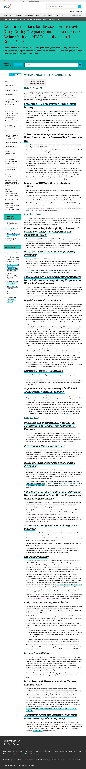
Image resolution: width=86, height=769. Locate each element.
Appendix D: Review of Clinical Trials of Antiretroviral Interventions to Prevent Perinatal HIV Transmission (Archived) (12, 204)
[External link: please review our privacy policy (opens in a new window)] (9, 745)
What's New (8, 81)
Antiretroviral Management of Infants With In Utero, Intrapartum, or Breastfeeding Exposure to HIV (53, 137)
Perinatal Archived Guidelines (12, 293)
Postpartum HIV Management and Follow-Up (10, 153)
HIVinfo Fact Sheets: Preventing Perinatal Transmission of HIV (13, 259)
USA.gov (63, 759)
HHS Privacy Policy (45, 759)
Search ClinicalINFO (79, 6)
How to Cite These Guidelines (12, 287)
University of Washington (37, 571)
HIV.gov (80, 11)
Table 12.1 (74, 587)
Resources (51, 15)
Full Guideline (11, 228)
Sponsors (56, 751)
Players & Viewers (28, 759)
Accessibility (77, 751)
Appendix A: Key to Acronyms (10, 175)
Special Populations (11, 142)
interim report (37, 404)
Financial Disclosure (11, 90)
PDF (41, 99)
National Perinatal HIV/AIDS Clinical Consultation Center (44, 668)
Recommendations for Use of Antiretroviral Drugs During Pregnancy (12, 136)
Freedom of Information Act (74, 759)
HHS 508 (37, 759)
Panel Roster (9, 85)
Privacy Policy (20, 754)
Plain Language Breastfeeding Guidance (11, 299)
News (44, 15)
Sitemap (13, 754)
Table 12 (65, 587)
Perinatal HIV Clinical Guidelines (30, 19)
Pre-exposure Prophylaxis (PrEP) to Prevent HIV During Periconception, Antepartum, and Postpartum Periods (11, 116)
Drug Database (28, 15)
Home (5, 15)
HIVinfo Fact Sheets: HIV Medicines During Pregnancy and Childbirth (13, 268)
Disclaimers (6, 754)
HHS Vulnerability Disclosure (32, 754)
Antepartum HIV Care (11, 131)
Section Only (11, 223)
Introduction (9, 94)
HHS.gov (15, 759)
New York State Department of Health (61, 571)
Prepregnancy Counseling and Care (11, 126)
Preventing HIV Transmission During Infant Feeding (11, 161)
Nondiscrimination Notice (66, 751)
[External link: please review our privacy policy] (5, 745)
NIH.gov (20, 759)
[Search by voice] (76, 6)
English (76, 15)
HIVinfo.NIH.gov (7, 759)
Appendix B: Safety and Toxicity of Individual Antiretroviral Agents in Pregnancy (12, 183)
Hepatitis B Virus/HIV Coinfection (54, 708)
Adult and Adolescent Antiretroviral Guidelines (44, 563)
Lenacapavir (31, 407)
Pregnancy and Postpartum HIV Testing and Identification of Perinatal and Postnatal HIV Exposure (12, 103)
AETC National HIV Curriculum (12, 282)
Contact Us (60, 15)
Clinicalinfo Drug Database (12, 253)
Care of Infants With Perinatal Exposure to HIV (11, 169)
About (11, 15)
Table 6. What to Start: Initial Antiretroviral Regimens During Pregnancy (47, 270)
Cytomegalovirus (40, 708)
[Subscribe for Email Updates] (18, 745)
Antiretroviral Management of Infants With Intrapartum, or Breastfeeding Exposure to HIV (54, 586)
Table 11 (59, 587)
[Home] (7, 6)
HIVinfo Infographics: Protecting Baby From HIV (13, 276)
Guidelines (19, 15)
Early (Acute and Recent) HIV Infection (56, 611)
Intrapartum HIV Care (11, 146)
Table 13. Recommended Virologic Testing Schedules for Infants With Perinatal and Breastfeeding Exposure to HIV (54, 597)
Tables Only (10, 239)
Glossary (37, 15)
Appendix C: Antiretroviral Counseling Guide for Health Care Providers (11, 192)
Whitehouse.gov (55, 759)
